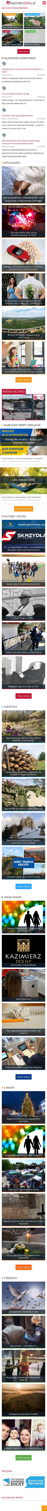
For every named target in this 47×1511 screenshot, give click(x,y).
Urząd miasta (12, 897)
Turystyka (10, 706)
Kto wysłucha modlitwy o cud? (23, 1311)
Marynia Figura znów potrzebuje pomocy (23, 1448)
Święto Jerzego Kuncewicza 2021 (23, 686)
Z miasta (9, 1087)
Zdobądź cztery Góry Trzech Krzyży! (23, 876)
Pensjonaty (30, 31)
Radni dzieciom (23, 999)
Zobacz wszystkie (23, 508)
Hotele (6, 31)
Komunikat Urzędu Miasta (23, 965)
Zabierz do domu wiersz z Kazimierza (23, 652)
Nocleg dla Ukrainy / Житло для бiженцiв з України (23, 441)
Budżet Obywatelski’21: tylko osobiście (23, 1155)
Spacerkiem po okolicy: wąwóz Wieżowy (23, 808)
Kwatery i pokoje (32, 14)
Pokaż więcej (23, 51)
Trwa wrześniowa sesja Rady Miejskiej (23, 1067)
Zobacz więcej (23, 379)
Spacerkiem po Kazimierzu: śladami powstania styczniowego (24, 841)
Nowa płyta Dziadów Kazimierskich (23, 584)
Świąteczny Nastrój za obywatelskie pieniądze (23, 1120)
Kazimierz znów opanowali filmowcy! (17, 115)
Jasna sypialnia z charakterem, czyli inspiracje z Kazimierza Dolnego (23, 199)
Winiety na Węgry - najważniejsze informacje (23, 336)
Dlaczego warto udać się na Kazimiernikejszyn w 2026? (23, 233)
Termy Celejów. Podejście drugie (15, 93)
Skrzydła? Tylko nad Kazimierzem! (24, 550)
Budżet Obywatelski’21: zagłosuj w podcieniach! (23, 929)
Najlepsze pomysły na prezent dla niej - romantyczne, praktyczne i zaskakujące (23, 302)
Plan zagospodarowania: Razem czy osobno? (23, 1032)
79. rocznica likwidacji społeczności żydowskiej (23, 1256)
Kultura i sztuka (15, 516)
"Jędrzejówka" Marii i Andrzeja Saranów (12, 27)
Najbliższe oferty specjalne (22, 425)
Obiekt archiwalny (32, 44)
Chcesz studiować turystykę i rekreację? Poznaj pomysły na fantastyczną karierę (23, 370)
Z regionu (10, 1278)
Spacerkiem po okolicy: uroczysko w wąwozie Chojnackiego (23, 739)
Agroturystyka (9, 14)
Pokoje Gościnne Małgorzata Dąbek (34, 27)
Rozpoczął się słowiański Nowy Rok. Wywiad (23, 1378)
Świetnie (5, 78)
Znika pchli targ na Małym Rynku (23, 1189)
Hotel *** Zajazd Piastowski (12, 44)
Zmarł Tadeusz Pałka (23, 618)
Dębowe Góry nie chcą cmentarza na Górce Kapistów (23, 1222)
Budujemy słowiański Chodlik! (23, 1414)
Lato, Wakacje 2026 (23, 479)
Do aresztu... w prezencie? (23, 1345)
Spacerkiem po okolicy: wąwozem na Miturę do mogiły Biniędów (23, 773)
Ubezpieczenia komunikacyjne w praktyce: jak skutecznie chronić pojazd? (23, 268)
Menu (44, 3)
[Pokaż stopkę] (44, 1508)
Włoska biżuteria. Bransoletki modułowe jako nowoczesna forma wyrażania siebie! (21, 142)
